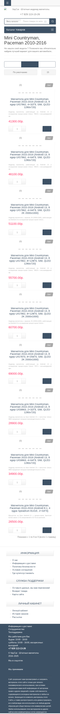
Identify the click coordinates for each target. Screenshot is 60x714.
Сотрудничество (16, 629)
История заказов (20, 614)
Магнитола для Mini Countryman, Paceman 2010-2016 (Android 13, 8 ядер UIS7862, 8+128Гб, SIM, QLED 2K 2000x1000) (30, 312)
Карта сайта (18, 594)
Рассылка (17, 617)
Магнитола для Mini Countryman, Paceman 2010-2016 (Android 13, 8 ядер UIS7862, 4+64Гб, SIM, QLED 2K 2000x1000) (30, 209)
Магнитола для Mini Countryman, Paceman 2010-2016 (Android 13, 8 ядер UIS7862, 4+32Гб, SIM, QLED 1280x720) (30, 103)
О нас (15, 560)
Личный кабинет (20, 610)
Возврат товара (19, 591)
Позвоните (34, 48)
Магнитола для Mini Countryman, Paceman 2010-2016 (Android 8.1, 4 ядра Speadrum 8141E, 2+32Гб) (30, 508)
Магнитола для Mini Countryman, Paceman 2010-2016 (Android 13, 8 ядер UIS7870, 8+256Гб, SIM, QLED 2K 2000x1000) (30, 355)
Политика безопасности (23, 566)
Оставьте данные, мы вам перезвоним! (31, 588)
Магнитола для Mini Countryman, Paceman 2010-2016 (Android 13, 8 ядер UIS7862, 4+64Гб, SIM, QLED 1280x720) (30, 156)
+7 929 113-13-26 (30, 14)
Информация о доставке (24, 563)
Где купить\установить (23, 573)
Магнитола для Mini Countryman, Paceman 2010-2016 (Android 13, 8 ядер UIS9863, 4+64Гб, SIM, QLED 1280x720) (30, 459)
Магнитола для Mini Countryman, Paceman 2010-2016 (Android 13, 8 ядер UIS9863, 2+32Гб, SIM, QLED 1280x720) (30, 408)
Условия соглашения (22, 570)
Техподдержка (15, 632)
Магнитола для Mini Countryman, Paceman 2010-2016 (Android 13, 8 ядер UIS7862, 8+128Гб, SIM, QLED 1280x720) (30, 259)
